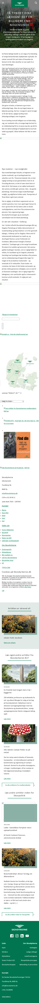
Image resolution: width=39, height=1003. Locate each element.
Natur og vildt (6, 538)
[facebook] (11, 935)
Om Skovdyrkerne (9, 545)
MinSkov (5, 952)
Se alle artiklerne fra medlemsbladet (17, 785)
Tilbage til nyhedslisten (10, 315)
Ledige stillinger (31, 952)
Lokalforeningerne (30, 956)
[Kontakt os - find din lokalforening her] (19, 339)
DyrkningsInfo (6, 550)
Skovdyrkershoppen (8, 965)
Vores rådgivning (8, 530)
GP (3, 563)
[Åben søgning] (35, 3)
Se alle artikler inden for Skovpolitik (17, 915)
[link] (19, 4)
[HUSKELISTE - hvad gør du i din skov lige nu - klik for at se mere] (21, 424)
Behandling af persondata (28, 965)
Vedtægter (33, 948)
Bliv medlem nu (7, 555)
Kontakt (5, 506)
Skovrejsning (6, 535)
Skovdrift (5, 533)
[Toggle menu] (3, 3)
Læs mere (27, 587)
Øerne (4, 510)
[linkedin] (22, 935)
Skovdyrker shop (7, 560)
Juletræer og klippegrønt (10, 541)
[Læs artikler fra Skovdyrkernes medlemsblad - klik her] (21, 411)
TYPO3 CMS (6, 568)
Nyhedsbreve (6, 552)
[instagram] (17, 935)
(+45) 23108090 (7, 990)
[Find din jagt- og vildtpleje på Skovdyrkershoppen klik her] (17, 458)
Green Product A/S (8, 960)
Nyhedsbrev (6, 956)
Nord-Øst (5, 513)
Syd (3, 521)
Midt (3, 516)
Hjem (4, 948)
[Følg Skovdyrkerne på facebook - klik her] (15, 468)
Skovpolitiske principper (29, 960)
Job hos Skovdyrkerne (9, 558)
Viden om (6, 526)
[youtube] (27, 935)
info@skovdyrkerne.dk (10, 493)
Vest (3, 518)
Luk (3, 591)
